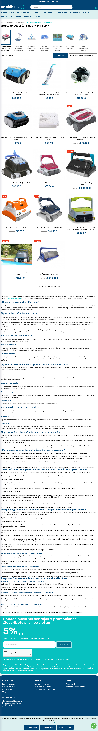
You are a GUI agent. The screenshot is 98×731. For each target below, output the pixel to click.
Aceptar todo (32, 727)
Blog (38, 17)
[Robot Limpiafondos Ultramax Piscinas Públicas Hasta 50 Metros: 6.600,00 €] (49, 259)
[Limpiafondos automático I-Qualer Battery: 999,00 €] (16, 168)
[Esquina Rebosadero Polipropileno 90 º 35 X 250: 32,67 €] (49, 124)
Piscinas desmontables (10, 12)
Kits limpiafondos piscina (83, 48)
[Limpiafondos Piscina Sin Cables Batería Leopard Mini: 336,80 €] (16, 79)
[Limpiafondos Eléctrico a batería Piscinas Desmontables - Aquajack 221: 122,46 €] (49, 79)
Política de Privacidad (25, 671)
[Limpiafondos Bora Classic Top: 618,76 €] (16, 213)
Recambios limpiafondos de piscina (44, 48)
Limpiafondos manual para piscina (31, 48)
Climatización (61, 12)
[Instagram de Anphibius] (3, 711)
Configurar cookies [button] (65, 727)
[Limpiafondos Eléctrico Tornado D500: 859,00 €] (49, 168)
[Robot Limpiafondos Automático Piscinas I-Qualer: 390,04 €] (16, 259)
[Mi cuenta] (92, 7)
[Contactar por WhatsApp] (94, 726)
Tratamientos (74, 12)
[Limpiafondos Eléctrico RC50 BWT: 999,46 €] (49, 213)
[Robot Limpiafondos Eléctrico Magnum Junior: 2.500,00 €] (81, 169)
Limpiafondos (48, 12)
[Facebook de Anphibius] (3, 714)
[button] (95, 7)
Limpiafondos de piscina (15, 22)
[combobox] (51, 7)
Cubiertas (36, 12)
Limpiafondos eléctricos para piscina (6, 48)
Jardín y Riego (28, 17)
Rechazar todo (48, 727)
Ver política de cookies (49, 723)
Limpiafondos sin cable (70, 47)
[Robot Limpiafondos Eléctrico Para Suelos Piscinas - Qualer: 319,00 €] (81, 79)
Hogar (18, 17)
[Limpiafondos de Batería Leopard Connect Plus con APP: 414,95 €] (16, 124)
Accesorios (25, 12)
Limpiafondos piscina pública (57, 48)
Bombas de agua (7, 17)
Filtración (86, 12)
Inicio (3, 22)
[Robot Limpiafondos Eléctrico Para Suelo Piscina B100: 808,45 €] (81, 124)
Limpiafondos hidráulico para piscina (18, 48)
